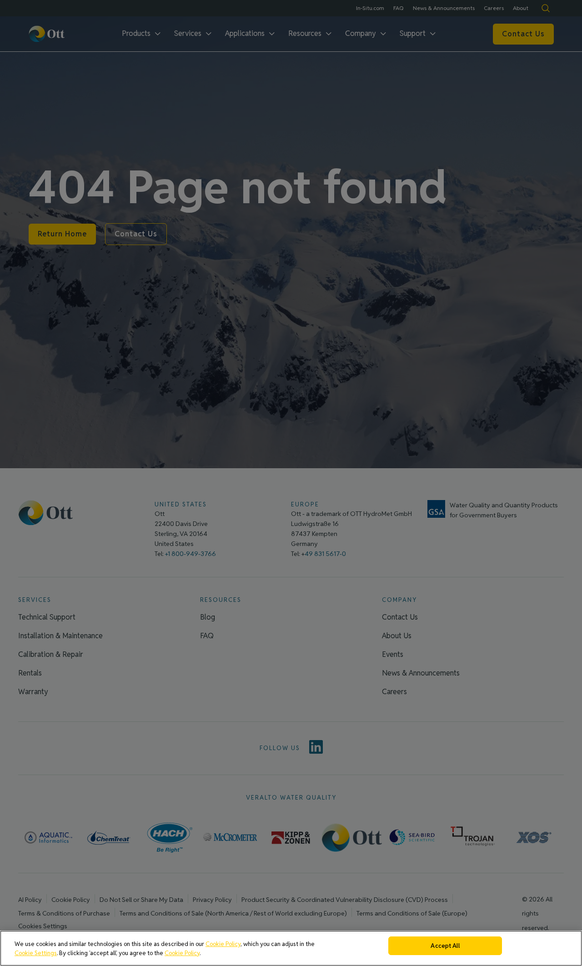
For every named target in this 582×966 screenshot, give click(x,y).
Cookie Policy (223, 944)
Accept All (445, 946)
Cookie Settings (36, 953)
